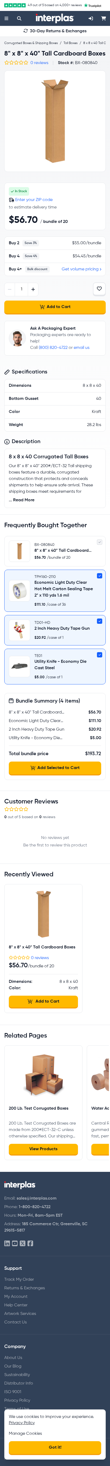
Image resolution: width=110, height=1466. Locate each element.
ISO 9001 (12, 1392)
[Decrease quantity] (10, 289)
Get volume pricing (80, 269)
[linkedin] (7, 1243)
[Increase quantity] (33, 289)
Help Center (16, 1305)
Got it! (55, 1447)
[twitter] (22, 1243)
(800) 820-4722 (53, 348)
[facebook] (30, 1243)
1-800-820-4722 (34, 1207)
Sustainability (17, 1375)
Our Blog (12, 1366)
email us (81, 348)
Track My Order (19, 1280)
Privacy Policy (17, 1400)
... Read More (21, 500)
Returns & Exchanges (24, 1288)
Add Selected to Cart (58, 768)
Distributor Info (18, 1383)
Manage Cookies (25, 1434)
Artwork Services (20, 1314)
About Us (13, 1358)
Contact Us (15, 1322)
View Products (43, 1149)
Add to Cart (58, 307)
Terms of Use (16, 1409)
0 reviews (39, 63)
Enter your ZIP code (34, 200)
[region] (55, 121)
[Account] (90, 18)
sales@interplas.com (37, 1198)
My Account (16, 1297)
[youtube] (15, 1243)
